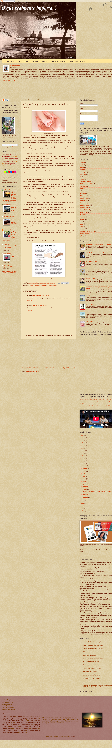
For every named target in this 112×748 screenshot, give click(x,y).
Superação (82, 229)
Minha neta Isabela (84, 207)
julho (84, 481)
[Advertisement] (48, 352)
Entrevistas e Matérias (58, 61)
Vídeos (81, 236)
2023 (82, 503)
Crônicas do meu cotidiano (41, 285)
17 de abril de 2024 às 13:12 (39, 305)
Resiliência (82, 219)
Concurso (82, 179)
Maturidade (82, 196)
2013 (82, 443)
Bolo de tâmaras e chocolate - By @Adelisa (13, 221)
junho (84, 479)
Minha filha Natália (84, 205)
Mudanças (82, 214)
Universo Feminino (84, 233)
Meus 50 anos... (90, 304)
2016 (82, 450)
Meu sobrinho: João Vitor (86, 203)
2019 (82, 458)
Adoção (44, 61)
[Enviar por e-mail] (62, 283)
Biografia (36, 61)
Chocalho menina (12, 255)
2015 (82, 448)
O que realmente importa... (29, 7)
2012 (82, 440)
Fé (80, 191)
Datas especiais (83, 186)
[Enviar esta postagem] (59, 283)
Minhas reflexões (52, 285)
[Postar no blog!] (63, 283)
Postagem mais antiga (68, 368)
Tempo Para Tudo (8, 230)
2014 (82, 445)
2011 (82, 438)
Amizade (82, 167)
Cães (81, 177)
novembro (85, 494)
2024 (82, 505)
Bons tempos (83, 172)
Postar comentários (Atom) (32, 371)
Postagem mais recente (29, 368)
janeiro (85, 466)
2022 (82, 500)
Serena (81, 224)
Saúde (81, 222)
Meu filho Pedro (84, 198)
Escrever (82, 188)
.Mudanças (82, 162)
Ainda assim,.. (6, 265)
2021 (82, 463)
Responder (29, 300)
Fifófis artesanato (7, 253)
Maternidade (83, 193)
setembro (85, 486)
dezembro (85, 497)
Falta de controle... (91, 278)
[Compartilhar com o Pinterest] (68, 283)
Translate (13, 147)
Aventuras (82, 169)
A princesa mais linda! (8, 267)
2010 (82, 435)
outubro (85, 489)
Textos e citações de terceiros (87, 231)
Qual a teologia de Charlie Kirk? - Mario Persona (13, 209)
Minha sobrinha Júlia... (92, 261)
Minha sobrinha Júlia (85, 210)
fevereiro (85, 468)
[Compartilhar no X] (65, 283)
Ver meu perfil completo (9, 80)
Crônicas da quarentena (85, 181)
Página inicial (9, 61)
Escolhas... (89, 296)
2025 (82, 508)
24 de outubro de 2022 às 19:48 (40, 295)
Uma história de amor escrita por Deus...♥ (96, 253)
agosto (85, 484)
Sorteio (81, 226)
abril (84, 473)
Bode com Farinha (8, 190)
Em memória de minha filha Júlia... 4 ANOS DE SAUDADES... (10, 247)
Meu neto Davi (83, 200)
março (84, 471)
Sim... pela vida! (90, 321)
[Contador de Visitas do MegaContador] (10, 173)
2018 (82, 456)
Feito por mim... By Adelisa (8, 217)
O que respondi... (7, 204)
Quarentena (83, 217)
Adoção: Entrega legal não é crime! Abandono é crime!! (97, 491)
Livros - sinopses (23, 61)
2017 (82, 453)
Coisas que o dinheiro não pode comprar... (97, 270)
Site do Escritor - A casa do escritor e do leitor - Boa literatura (10, 272)
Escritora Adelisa (15, 65)
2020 (82, 461)
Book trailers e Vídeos (77, 61)
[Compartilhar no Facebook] (67, 283)
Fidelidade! (89, 313)
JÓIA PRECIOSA (7, 244)
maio (84, 476)
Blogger (73, 736)
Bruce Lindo (83, 174)
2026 (82, 511)
